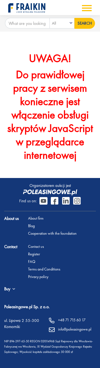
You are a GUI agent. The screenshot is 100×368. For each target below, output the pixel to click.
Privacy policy (38, 276)
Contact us (36, 246)
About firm (36, 218)
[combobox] (61, 23)
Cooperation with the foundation (52, 233)
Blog (31, 225)
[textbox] (62, 23)
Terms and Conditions (44, 269)
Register (34, 254)
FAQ (31, 261)
